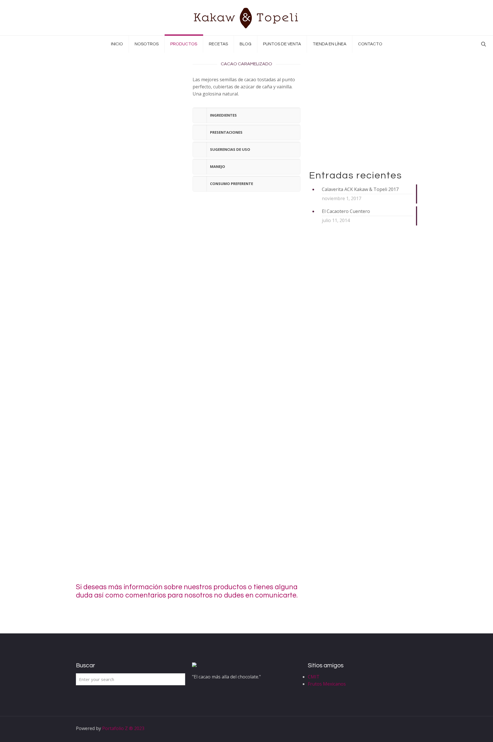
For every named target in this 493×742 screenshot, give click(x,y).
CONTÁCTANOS (367, 591)
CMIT (314, 677)
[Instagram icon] (397, 728)
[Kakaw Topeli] (246, 17)
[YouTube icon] (391, 728)
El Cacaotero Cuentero (346, 211)
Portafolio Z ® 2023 (123, 728)
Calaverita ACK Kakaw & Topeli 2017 (360, 189)
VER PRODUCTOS (339, 146)
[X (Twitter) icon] (385, 728)
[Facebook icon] (379, 728)
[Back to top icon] (411, 728)
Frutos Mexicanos (327, 684)
